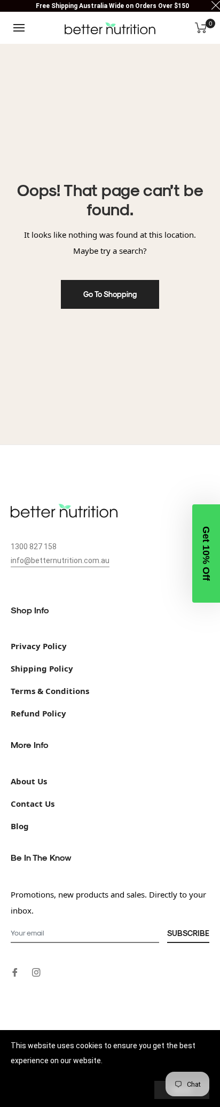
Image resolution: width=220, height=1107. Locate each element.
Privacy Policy (39, 646)
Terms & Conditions (50, 690)
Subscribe (188, 933)
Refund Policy (38, 713)
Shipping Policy (42, 668)
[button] (206, 553)
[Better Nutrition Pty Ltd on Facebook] (15, 971)
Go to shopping (110, 294)
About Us (29, 781)
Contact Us (32, 803)
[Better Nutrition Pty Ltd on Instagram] (36, 971)
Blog (20, 826)
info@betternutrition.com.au (60, 560)
